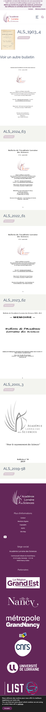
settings (20, 704)
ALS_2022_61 (14, 216)
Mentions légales (40, 9)
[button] (37, 17)
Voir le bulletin (9, 137)
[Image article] (23, 93)
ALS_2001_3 (13, 384)
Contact (30, 9)
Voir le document (24, 37)
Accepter (7, 708)
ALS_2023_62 (14, 300)
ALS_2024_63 (14, 131)
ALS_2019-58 (14, 469)
